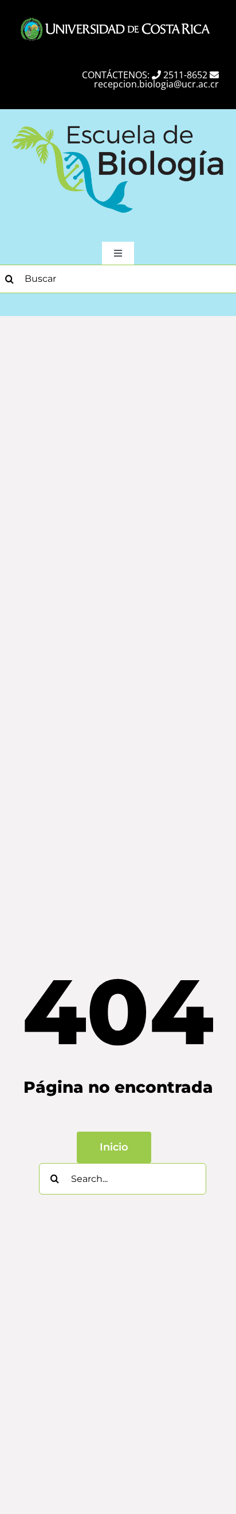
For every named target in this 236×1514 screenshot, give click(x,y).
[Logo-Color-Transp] (118, 122)
